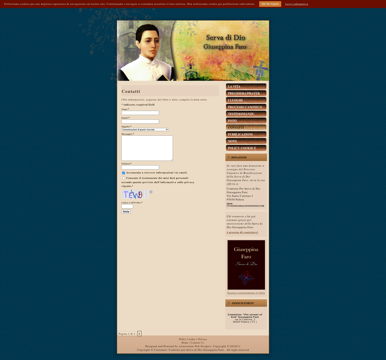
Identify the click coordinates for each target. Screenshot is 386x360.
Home (185, 342)
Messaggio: (127, 133)
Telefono (126, 163)
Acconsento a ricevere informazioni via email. (157, 172)
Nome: (125, 109)
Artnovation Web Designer (195, 346)
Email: (125, 117)
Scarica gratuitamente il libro (246, 292)
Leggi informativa (296, 4)
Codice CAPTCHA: (132, 202)
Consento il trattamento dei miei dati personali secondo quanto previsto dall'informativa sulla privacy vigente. (158, 182)
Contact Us (197, 342)
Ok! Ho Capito (270, 3)
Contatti (131, 91)
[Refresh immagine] (151, 192)
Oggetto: (126, 126)
